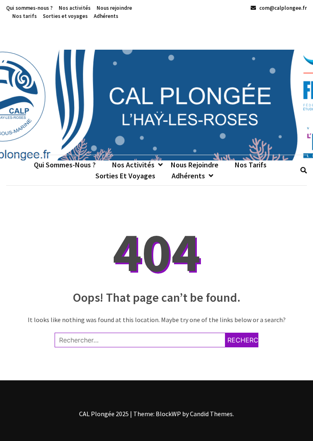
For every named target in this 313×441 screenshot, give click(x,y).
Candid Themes (211, 414)
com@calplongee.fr (282, 7)
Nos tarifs (24, 16)
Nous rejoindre (114, 7)
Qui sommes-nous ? (29, 7)
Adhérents (106, 16)
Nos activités (74, 7)
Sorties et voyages (65, 16)
